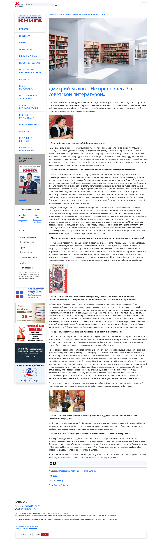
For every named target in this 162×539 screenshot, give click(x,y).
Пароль (22, 247)
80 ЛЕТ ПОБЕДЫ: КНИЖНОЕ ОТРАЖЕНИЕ (30, 71)
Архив (22, 199)
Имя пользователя (27, 237)
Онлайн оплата (22, 224)
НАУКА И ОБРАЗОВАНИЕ (26, 87)
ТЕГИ (30, 534)
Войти (23, 263)
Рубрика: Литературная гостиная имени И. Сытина (82, 14)
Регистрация (27, 267)
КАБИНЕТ (37, 534)
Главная (52, 14)
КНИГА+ (22, 42)
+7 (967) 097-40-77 (32, 506)
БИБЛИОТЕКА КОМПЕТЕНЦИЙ (26, 149)
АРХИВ (44, 534)
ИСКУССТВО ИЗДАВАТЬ (29, 63)
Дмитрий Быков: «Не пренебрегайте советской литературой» (91, 91)
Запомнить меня (29, 257)
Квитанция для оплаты (23, 220)
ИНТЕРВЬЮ (24, 36)
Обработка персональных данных (27, 528)
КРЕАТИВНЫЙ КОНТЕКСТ (25, 139)
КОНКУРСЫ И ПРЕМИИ (29, 124)
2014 (55, 475)
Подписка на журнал (30, 209)
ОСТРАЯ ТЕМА (25, 49)
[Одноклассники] (54, 463)
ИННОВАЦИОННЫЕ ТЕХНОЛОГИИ (28, 97)
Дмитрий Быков (61, 485)
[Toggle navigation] (144, 4)
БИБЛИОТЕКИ (25, 79)
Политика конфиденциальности (26, 526)
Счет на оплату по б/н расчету (37, 221)
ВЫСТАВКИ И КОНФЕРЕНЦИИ (26, 116)
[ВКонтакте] (51, 463)
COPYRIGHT (24, 131)
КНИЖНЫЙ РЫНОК (28, 56)
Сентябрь (60, 480)
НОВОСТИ (24, 29)
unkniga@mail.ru (28, 509)
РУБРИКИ (22, 534)
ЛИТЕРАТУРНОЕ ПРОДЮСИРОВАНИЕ (28, 106)
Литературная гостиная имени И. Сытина (76, 471)
